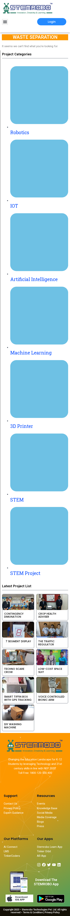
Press (40, 826)
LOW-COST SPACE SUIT (50, 670)
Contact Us (10, 803)
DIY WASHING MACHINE (13, 725)
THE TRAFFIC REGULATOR (46, 642)
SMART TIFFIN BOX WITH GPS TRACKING (18, 698)
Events (41, 803)
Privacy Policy (12, 808)
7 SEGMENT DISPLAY (17, 641)
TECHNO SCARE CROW (14, 670)
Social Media (44, 812)
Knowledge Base (47, 808)
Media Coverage (47, 817)
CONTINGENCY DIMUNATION (14, 615)
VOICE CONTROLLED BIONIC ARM (51, 698)
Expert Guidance (14, 812)
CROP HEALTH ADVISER (47, 615)
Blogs (41, 821)
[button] (5, 22)
